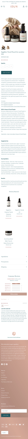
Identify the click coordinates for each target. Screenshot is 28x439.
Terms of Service (5, 392)
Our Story (3, 375)
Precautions (4, 262)
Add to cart (6, 72)
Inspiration (3, 379)
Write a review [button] (14, 294)
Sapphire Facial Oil (8, 104)
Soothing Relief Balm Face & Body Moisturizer (14, 106)
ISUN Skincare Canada (8, 436)
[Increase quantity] (11, 66)
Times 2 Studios (18, 436)
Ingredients (4, 256)
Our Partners (4, 377)
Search (2, 372)
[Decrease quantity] (3, 66)
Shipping (3, 267)
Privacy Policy (4, 395)
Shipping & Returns (5, 397)
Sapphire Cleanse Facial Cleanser (12, 102)
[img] (4, 303)
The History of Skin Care (6, 381)
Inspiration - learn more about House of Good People (13, 134)
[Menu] (1, 6)
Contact (3, 390)
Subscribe (5, 415)
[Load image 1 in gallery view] (14, 25)
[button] (4, 60)
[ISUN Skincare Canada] (14, 6)
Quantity (3, 63)
